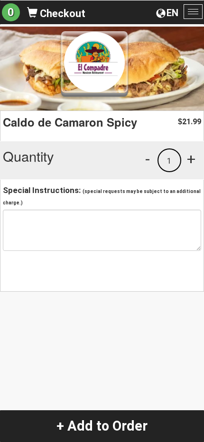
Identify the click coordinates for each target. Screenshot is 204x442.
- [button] (147, 159)
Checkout (61, 13)
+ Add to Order (102, 426)
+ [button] (191, 159)
